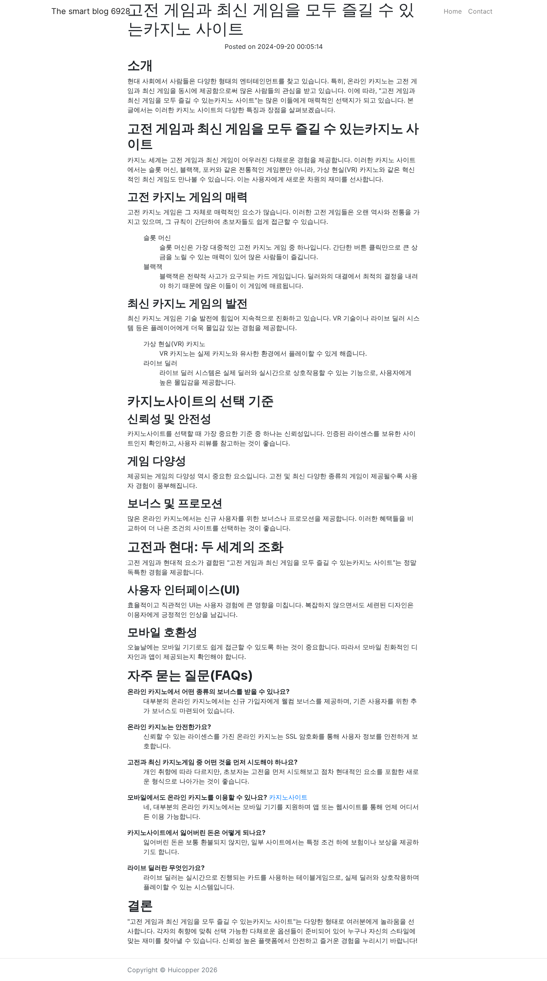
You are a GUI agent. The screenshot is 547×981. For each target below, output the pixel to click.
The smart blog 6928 (90, 11)
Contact (480, 11)
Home (453, 11)
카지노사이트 (288, 797)
